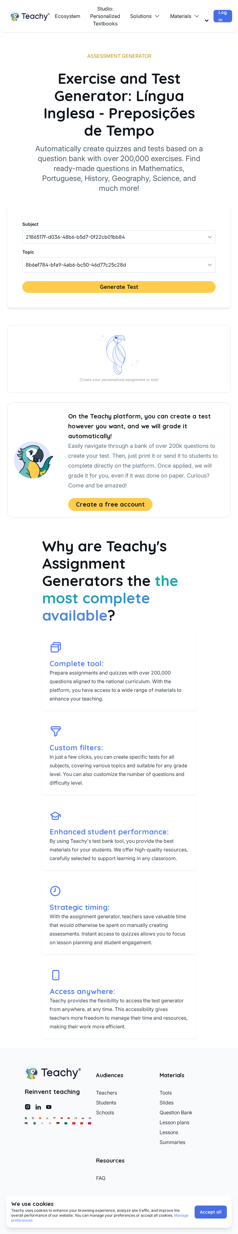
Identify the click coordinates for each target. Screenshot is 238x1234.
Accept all (211, 1212)
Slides (167, 1102)
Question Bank (176, 1112)
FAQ (100, 1178)
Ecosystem (67, 16)
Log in (222, 16)
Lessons (169, 1132)
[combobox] (26, 264)
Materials (180, 16)
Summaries (172, 1142)
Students (106, 1102)
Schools (105, 1112)
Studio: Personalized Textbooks (105, 16)
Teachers (106, 1093)
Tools (166, 1093)
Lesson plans (174, 1122)
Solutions (141, 16)
